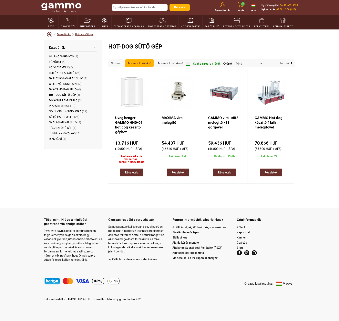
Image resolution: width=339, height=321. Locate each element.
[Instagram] (246, 252)
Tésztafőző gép (62, 127)
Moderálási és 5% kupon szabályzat (195, 258)
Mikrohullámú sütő (65, 100)
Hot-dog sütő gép (84, 34)
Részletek (131, 172)
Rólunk (241, 227)
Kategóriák (57, 48)
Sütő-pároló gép (64, 116)
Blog (240, 247)
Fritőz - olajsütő (64, 72)
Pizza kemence (62, 105)
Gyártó (227, 63)
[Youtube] (254, 252)
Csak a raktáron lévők (206, 63)
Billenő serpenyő (63, 56)
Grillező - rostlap (65, 83)
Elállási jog (179, 237)
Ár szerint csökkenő (170, 63)
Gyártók (242, 242)
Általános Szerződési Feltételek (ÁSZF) (197, 247)
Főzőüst (57, 61)
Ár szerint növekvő (139, 63)
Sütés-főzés (64, 34)
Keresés (179, 7)
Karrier (241, 237)
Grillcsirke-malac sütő (68, 78)
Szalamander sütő (65, 122)
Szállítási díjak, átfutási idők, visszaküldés (199, 227)
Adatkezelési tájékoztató (188, 252)
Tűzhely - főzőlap (64, 133)
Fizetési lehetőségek (185, 232)
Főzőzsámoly (61, 67)
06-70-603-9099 (289, 5)
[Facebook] (239, 252)
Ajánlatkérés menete (185, 242)
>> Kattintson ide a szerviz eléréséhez (132, 259)
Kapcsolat (243, 232)
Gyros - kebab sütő (65, 89)
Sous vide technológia (68, 111)
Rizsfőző (57, 138)
